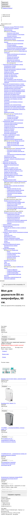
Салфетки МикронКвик (12, 272)
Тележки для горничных (10, 70)
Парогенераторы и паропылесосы (12, 37)
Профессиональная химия (9, 179)
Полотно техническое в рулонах (12, 238)
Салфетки (6, 233)
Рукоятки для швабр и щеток (11, 167)
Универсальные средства (13, 214)
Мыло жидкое (7, 146)
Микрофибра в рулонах (10, 236)
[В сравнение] (10, 386)
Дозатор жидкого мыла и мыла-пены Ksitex (14, 85)
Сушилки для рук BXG (12, 118)
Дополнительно (5, 500)
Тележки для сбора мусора (10, 76)
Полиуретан (7, 242)
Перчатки (6, 247)
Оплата (4, 357)
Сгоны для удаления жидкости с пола (13, 170)
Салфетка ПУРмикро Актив (13, 271)
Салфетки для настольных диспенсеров (14, 127)
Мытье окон (7, 263)
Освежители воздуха (9, 137)
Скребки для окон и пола (10, 172)
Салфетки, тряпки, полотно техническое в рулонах (15, 232)
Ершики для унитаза (9, 112)
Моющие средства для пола (14, 188)
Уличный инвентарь (8, 226)
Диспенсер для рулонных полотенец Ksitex (14, 97)
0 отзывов (4, 340)
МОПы (5, 166)
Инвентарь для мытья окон (9, 161)
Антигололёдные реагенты (10, 230)
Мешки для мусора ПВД (13, 143)
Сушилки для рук (18, 113)
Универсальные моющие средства (15, 190)
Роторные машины (11, 45)
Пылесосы (13, 31)
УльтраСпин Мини (11, 254)
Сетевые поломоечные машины (15, 46)
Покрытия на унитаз (9, 130)
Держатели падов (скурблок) (11, 173)
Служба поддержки (5, 498)
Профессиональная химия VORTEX (13, 212)
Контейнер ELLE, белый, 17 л (8, 403)
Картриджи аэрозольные (10, 133)
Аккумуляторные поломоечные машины (17, 48)
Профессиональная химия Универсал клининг (15, 181)
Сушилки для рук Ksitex (13, 116)
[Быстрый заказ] (9, 337)
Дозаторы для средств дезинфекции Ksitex (14, 91)
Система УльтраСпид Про (13, 256)
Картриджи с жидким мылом (11, 131)
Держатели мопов (11, 257)
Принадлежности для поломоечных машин (14, 49)
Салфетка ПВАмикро (12, 269)
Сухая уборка (7, 265)
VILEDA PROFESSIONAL (9, 248)
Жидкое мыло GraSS (12, 205)
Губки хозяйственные (9, 136)
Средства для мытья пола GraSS (15, 206)
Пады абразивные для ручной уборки (13, 175)
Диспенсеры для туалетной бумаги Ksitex (14, 107)
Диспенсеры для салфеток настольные (13, 119)
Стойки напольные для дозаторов (12, 92)
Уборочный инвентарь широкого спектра (13, 64)
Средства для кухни (20, 148)
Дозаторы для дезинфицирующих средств (14, 89)
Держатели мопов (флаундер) (11, 164)
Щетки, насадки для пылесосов (14, 61)
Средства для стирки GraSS (14, 203)
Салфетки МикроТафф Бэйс (14, 274)
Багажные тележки (8, 78)
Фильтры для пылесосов (13, 57)
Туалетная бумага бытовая (10, 124)
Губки (5, 262)
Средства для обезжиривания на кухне (16, 196)
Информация (4, 497)
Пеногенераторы (8, 30)
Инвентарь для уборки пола (10, 163)
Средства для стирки (9, 155)
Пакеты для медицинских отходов (15, 145)
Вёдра (5, 178)
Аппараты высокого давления (11, 28)
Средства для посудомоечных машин (16, 154)
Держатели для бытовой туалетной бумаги (14, 106)
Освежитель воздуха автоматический (13, 139)
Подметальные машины (10, 39)
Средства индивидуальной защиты (11, 244)
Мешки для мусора (19, 140)
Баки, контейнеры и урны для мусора (13, 79)
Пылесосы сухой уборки (13, 33)
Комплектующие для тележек (11, 73)
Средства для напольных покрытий (15, 215)
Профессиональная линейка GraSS (16, 202)
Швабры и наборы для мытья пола (12, 169)
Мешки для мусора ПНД (13, 142)
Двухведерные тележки (9, 67)
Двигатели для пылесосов (13, 60)
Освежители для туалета (10, 157)
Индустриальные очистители (14, 191)
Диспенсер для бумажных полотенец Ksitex (14, 95)
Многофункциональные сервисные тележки (15, 69)
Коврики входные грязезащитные (11, 224)
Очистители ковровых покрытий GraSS (16, 208)
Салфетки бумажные (9, 128)
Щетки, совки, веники (9, 176)
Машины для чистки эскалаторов (15, 43)
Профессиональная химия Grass (12, 200)
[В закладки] (8, 386)
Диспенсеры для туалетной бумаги (12, 104)
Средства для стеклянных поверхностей (17, 220)
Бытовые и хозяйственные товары (11, 134)
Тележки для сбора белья (10, 75)
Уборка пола (15, 250)
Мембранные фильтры (12, 58)
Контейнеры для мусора (10, 260)
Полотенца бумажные (9, 125)
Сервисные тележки (9, 72)
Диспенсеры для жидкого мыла (11, 94)
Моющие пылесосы (12, 36)
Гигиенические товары (8, 121)
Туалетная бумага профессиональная (13, 122)
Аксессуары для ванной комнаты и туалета (13, 83)
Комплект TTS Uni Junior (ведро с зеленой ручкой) (13, 378)
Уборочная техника (18, 26)
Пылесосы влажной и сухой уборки (15, 34)
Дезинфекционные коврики (10, 245)
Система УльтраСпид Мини (13, 253)
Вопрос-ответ (5, 354)
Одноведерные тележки (10, 66)
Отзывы (4, 351)
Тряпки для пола (8, 235)
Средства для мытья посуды (14, 149)
